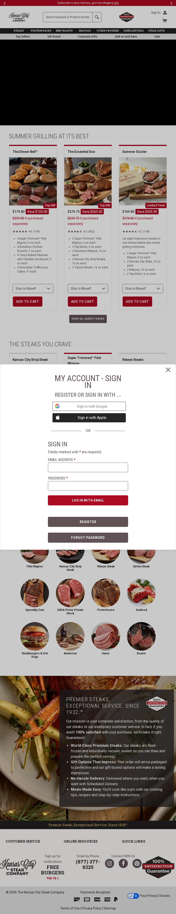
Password (58, 478)
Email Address (61, 460)
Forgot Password (88, 537)
